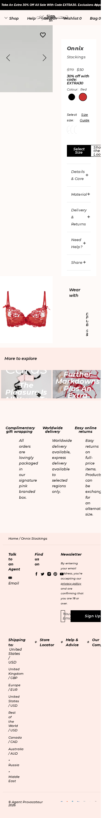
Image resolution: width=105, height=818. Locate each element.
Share (76, 262)
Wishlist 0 (72, 18)
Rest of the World (13, 721)
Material (79, 194)
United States (14, 701)
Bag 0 (95, 18)
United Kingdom (16, 673)
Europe (14, 687)
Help (31, 18)
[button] (50, 18)
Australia (16, 751)
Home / (14, 538)
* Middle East (14, 776)
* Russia (13, 763)
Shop (14, 18)
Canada (15, 740)
